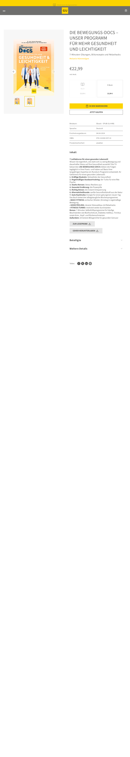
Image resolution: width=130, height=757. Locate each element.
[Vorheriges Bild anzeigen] (13, 71)
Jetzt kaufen (96, 112)
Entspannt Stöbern (67, 7)
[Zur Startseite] (65, 10)
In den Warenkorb (98, 106)
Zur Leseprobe (80, 223)
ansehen (99, 143)
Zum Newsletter (67, 3)
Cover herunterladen (84, 230)
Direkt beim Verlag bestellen (67, 5)
